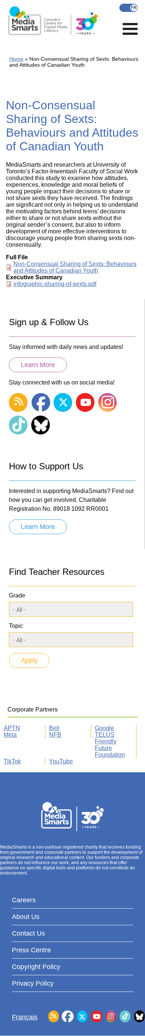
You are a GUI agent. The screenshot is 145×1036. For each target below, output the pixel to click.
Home (16, 59)
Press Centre (31, 950)
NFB (55, 735)
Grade (17, 595)
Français (128, 8)
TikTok (12, 761)
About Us (25, 916)
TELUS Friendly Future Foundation (110, 745)
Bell (54, 728)
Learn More (38, 365)
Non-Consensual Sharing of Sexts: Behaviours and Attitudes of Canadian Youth (74, 267)
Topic (16, 626)
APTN (12, 728)
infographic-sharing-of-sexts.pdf (54, 284)
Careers (24, 900)
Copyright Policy (36, 966)
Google (104, 728)
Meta (10, 735)
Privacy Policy (33, 983)
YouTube (61, 761)
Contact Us (28, 933)
